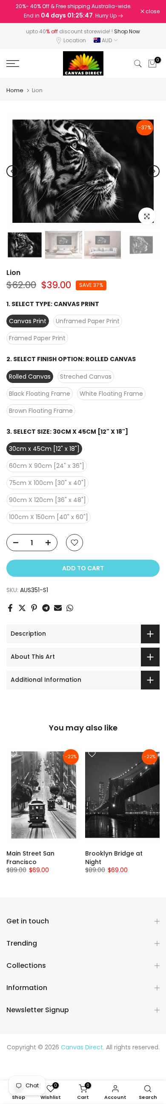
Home (14, 90)
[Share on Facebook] (10, 608)
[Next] (154, 171)
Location (74, 40)
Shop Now (127, 31)
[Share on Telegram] (46, 608)
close (152, 11)
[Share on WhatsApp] (70, 608)
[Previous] (12, 171)
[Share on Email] (58, 608)
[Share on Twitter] (22, 608)
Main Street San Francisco (30, 857)
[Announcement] (73, 11)
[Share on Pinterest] (34, 608)
